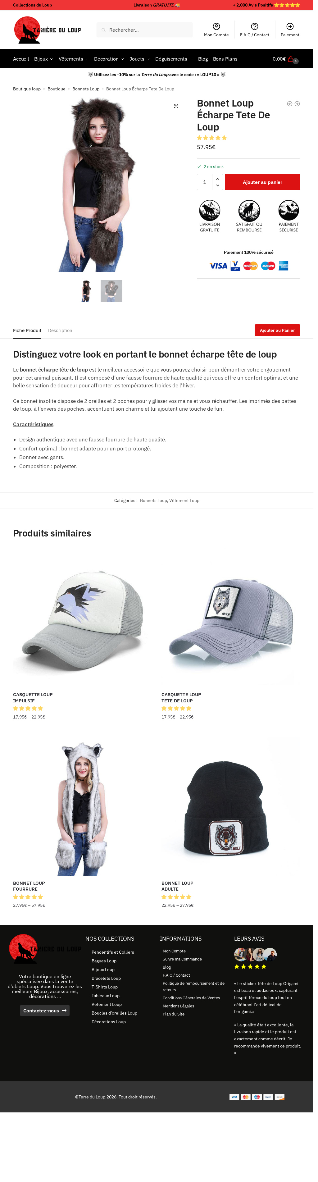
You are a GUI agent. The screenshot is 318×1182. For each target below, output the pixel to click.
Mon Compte (216, 35)
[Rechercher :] (145, 30)
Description (60, 330)
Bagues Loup (104, 961)
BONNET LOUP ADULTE (177, 886)
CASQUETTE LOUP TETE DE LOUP (181, 697)
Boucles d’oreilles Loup (114, 1013)
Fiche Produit (27, 330)
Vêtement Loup (184, 500)
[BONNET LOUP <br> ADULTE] (231, 806)
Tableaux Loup (106, 995)
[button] (176, 106)
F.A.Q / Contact (254, 35)
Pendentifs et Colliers (113, 952)
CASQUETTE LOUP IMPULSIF (33, 697)
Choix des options (82, 729)
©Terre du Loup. (91, 1097)
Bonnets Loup (85, 89)
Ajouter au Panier (277, 330)
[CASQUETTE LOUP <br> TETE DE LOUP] (231, 617)
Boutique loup (27, 89)
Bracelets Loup (106, 978)
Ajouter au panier (262, 182)
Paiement (290, 35)
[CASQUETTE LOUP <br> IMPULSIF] (82, 617)
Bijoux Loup (103, 969)
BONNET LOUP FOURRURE (29, 886)
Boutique (57, 89)
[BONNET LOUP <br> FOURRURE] (82, 806)
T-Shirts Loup (105, 987)
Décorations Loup (109, 1022)
